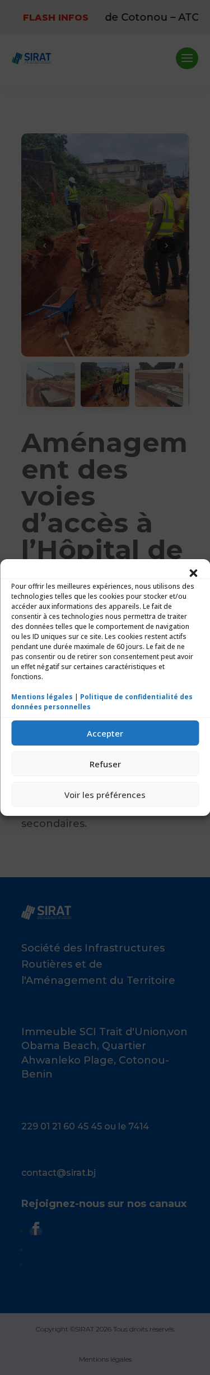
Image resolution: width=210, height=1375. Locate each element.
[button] (193, 573)
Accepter (105, 733)
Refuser (105, 764)
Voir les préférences (105, 794)
